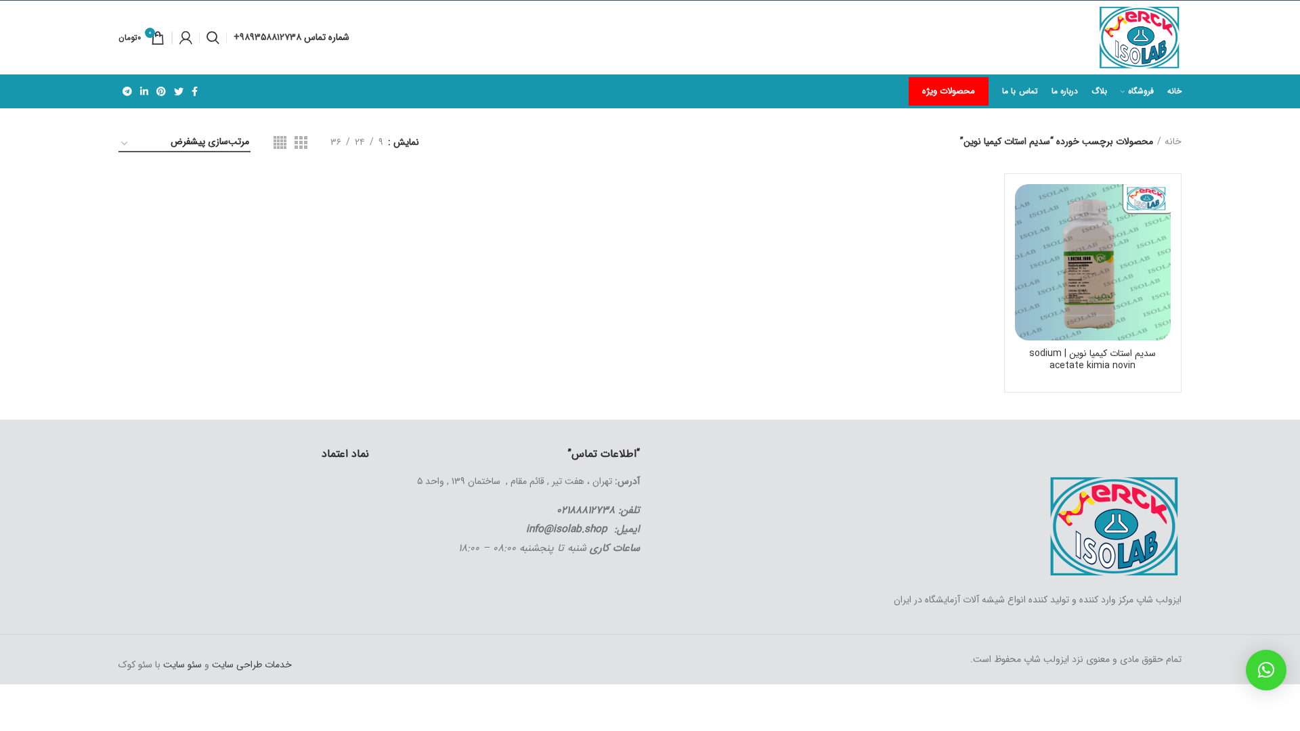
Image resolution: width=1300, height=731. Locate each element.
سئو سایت (182, 664)
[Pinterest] (161, 91)
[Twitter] (179, 91)
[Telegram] (127, 91)
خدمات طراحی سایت (250, 664)
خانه (1173, 142)
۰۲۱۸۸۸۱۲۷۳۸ (586, 510)
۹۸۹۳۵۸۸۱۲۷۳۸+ (269, 37)
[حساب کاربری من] (186, 37)
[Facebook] (195, 91)
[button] (1266, 670)
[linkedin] (144, 91)
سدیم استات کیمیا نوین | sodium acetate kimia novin (1092, 359)
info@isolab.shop (566, 529)
